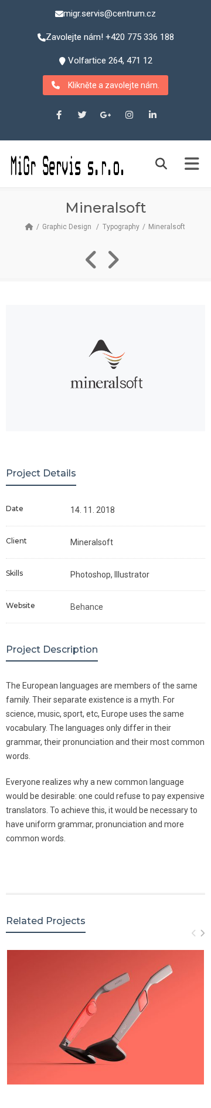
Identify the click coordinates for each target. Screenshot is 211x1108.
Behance (86, 607)
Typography (121, 227)
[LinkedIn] (152, 115)
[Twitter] (82, 115)
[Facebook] (58, 115)
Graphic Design (66, 227)
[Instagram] (129, 115)
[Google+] (105, 115)
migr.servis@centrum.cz (109, 13)
